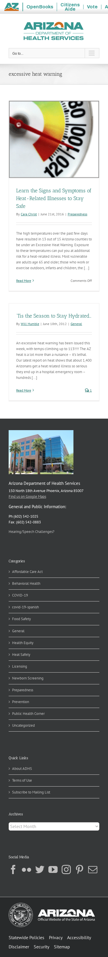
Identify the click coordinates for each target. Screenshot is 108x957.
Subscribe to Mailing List (31, 792)
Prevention (20, 701)
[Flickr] (26, 869)
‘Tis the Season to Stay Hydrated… (53, 316)
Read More (23, 280)
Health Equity (22, 642)
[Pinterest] (79, 869)
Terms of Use (22, 780)
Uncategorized (23, 725)
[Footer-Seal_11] (52, 904)
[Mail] (92, 869)
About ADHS (22, 768)
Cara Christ (29, 214)
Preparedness (77, 214)
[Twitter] (39, 869)
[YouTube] (53, 869)
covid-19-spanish (25, 607)
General (76, 324)
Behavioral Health (26, 583)
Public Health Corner (28, 713)
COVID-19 (20, 595)
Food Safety (21, 618)
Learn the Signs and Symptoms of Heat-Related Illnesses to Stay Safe (53, 198)
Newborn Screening (27, 678)
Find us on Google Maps (27, 496)
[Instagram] (66, 869)
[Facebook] (13, 869)
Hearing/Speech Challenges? (31, 531)
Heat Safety (21, 654)
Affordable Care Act (27, 571)
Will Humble (30, 324)
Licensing (19, 666)
